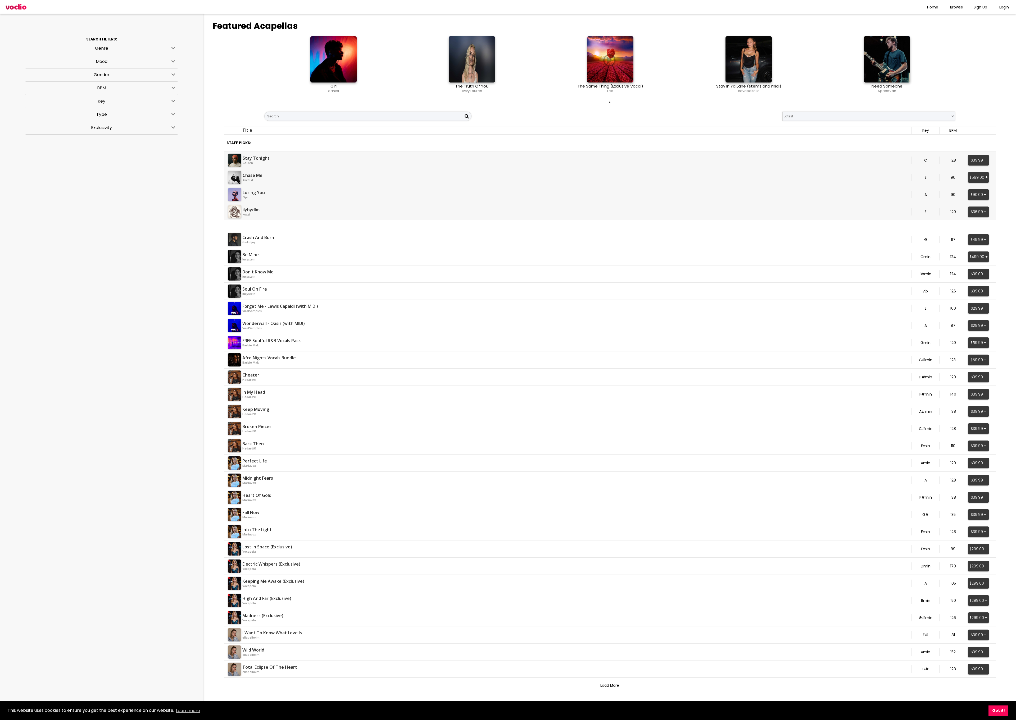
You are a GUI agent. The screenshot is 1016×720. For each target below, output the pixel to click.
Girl (333, 86)
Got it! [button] (998, 710)
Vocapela (249, 551)
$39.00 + (978, 274)
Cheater (250, 375)
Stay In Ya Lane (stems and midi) (748, 86)
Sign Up (980, 7)
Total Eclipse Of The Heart (269, 667)
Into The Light (257, 530)
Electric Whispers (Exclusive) (271, 564)
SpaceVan (887, 90)
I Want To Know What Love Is (272, 633)
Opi (245, 197)
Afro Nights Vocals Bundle (269, 358)
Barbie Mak (250, 345)
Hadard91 (249, 380)
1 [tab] (609, 102)
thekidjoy (249, 242)
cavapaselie (749, 90)
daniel (333, 90)
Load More (609, 685)
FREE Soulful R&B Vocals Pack (271, 340)
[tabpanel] (333, 66)
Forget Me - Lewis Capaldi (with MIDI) (280, 306)
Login (1004, 7)
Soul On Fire (254, 289)
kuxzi (246, 214)
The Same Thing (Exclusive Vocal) (610, 86)
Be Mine (250, 255)
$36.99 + (978, 211)
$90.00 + (978, 194)
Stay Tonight (256, 158)
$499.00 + (978, 256)
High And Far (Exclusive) (266, 598)
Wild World (253, 650)
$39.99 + (978, 160)
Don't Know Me (258, 272)
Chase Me (252, 175)
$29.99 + (978, 308)
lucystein (248, 259)
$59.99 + (978, 342)
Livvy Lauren (472, 90)
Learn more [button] (188, 711)
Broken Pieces (256, 426)
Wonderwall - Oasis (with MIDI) (273, 323)
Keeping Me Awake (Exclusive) (273, 581)
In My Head (253, 392)
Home (932, 7)
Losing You (254, 192)
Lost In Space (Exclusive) (267, 547)
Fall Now (250, 512)
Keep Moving (255, 409)
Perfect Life (254, 461)
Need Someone (887, 86)
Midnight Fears (257, 478)
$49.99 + (978, 239)
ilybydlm (251, 210)
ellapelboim (251, 637)
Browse (956, 7)
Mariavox (249, 465)
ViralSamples (252, 311)
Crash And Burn (258, 237)
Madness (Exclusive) (262, 615)
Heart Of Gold (256, 495)
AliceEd (248, 180)
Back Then (253, 444)
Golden (248, 163)
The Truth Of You (471, 86)
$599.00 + (978, 177)
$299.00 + (978, 549)
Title (247, 130)
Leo (610, 90)
